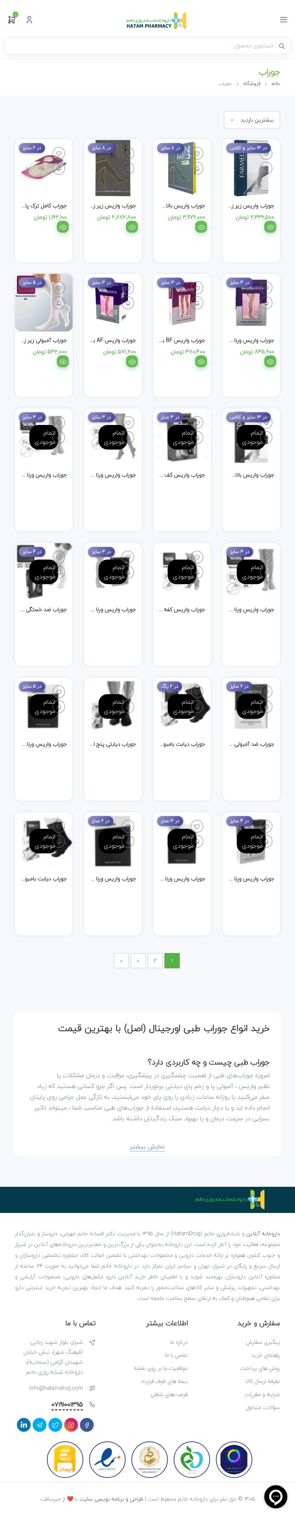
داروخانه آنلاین (263, 1233)
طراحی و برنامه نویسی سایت (111, 1499)
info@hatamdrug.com (56, 1388)
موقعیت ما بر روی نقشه (161, 1368)
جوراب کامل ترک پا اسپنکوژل (35, 205)
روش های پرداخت (260, 1368)
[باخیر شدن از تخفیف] (266, 168)
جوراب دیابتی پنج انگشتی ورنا (103, 744)
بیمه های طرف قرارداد (164, 1381)
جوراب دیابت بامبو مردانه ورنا (34, 878)
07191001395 (67, 1404)
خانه (276, 83)
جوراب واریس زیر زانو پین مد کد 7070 (92, 205)
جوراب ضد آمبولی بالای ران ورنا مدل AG (229, 744)
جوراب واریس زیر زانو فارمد (243, 205)
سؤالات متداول (262, 1407)
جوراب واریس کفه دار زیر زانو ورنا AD (164, 609)
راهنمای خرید (265, 1355)
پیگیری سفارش (263, 1342)
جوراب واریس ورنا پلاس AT (105, 878)
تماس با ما (176, 1355)
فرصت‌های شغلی (169, 1394)
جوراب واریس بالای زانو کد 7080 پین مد (159, 205)
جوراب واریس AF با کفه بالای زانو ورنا (94, 340)
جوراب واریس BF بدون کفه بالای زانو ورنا (159, 340)
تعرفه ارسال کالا (262, 1381)
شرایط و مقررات (262, 1394)
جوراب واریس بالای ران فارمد (242, 475)
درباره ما (179, 1342)
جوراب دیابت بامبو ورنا (179, 744)
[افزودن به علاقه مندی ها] (266, 153)
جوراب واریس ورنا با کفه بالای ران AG (94, 609)
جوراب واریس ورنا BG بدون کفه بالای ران (228, 609)
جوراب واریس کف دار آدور (175, 475)
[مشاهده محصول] (270, 227)
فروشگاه (251, 83)
